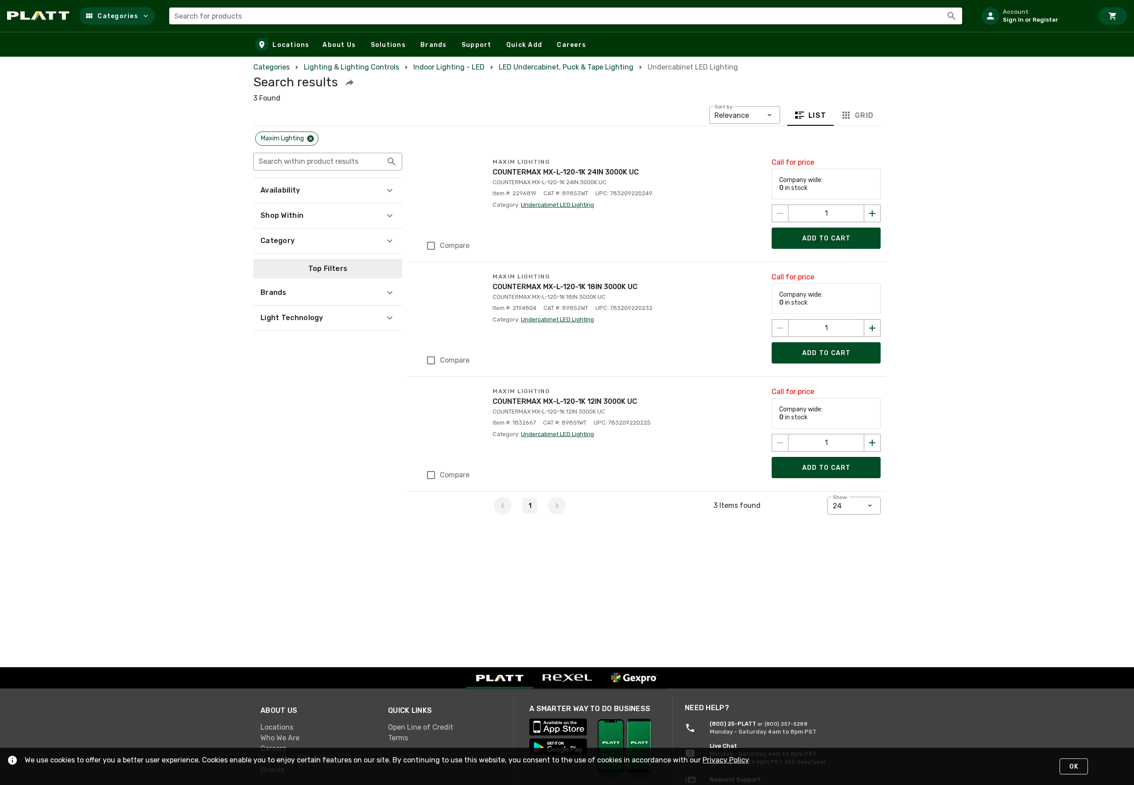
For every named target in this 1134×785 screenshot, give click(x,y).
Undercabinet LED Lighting (557, 204)
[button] (117, 16)
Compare (455, 245)
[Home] (39, 16)
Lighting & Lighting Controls (351, 67)
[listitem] (1033, 16)
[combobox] (565, 16)
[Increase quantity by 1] (872, 213)
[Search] (951, 16)
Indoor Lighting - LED (449, 67)
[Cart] (1113, 16)
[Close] (311, 139)
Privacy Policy (726, 760)
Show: (840, 497)
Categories (271, 67)
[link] (317, 727)
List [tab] (817, 115)
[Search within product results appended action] (391, 161)
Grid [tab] (864, 115)
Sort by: (724, 107)
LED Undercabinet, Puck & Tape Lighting (566, 67)
